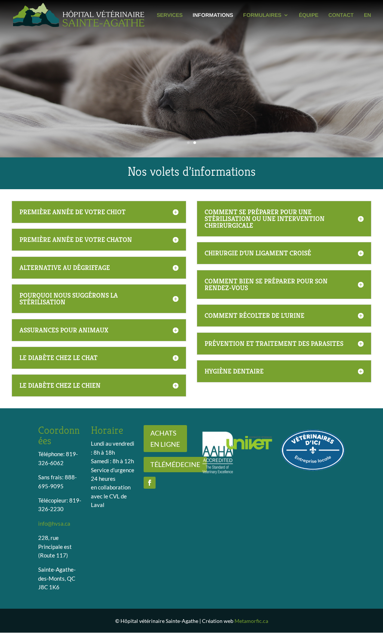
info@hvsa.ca (54, 523)
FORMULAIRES (262, 15)
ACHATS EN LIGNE (165, 439)
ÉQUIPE (308, 15)
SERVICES (170, 15)
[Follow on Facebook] (150, 483)
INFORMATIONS (213, 15)
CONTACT (341, 15)
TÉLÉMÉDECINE (175, 464)
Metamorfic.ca (251, 621)
